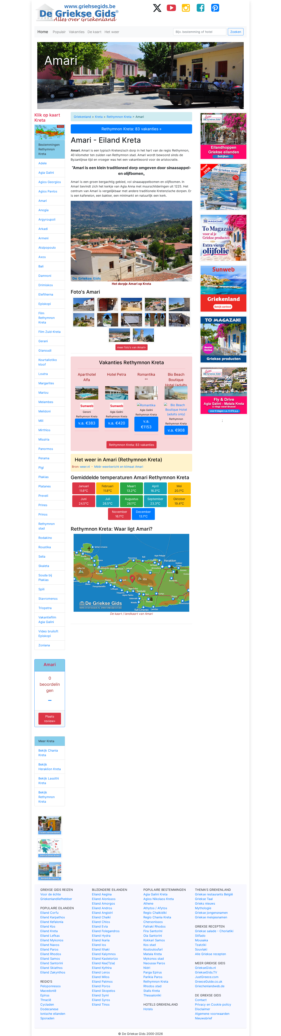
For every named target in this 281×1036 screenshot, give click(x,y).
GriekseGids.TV (206, 972)
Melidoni (44, 411)
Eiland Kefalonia (51, 922)
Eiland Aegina (102, 894)
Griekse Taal (204, 899)
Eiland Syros (101, 1000)
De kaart (95, 32)
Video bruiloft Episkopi (48, 633)
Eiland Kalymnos (104, 954)
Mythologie (203, 908)
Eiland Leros (101, 972)
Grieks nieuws (205, 903)
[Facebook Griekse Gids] (200, 8)
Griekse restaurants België (214, 894)
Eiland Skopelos (103, 991)
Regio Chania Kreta (157, 917)
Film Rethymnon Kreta (46, 317)
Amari (42, 201)
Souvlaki (201, 949)
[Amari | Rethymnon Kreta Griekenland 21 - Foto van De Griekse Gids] (179, 320)
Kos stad (149, 945)
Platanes (44, 486)
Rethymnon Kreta (119, 117)
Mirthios (44, 430)
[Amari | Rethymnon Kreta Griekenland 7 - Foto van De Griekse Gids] (179, 304)
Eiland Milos (100, 977)
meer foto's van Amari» (131, 347)
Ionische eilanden (52, 1014)
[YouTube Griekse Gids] (171, 8)
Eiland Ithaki (101, 949)
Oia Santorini (152, 935)
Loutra (43, 374)
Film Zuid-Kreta (49, 332)
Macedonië (48, 991)
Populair (59, 32)
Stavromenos (48, 598)
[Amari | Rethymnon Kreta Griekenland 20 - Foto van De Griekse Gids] (155, 304)
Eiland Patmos (102, 981)
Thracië (45, 1000)
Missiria (43, 439)
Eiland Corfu (49, 913)
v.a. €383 (86, 423)
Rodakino (45, 538)
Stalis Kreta (151, 991)
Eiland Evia (100, 926)
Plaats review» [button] (49, 718)
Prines (42, 505)
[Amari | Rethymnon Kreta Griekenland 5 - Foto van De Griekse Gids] (131, 304)
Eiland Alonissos (103, 899)
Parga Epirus (152, 972)
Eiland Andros (102, 908)
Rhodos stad (152, 986)
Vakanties (76, 32)
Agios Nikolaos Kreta (158, 899)
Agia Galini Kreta (155, 894)
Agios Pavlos (47, 191)
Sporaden (47, 1018)
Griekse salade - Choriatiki (214, 931)
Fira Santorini (152, 931)
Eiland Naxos (49, 945)
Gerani (43, 341)
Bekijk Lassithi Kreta (48, 780)
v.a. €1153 (146, 424)
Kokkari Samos (154, 940)
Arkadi (43, 229)
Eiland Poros (101, 986)
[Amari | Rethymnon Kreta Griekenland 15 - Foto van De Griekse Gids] (119, 335)
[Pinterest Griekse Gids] (215, 8)
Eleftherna (45, 294)
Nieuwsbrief (203, 1018)
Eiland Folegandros (105, 931)
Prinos (42, 514)
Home (42, 31)
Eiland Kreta (49, 931)
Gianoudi (44, 350)
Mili (40, 421)
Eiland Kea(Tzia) (103, 963)
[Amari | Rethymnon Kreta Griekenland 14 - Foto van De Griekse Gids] (107, 304)
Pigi (41, 467)
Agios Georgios (49, 182)
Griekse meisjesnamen (211, 917)
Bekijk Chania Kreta (48, 752)
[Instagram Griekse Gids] (186, 8)
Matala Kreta (152, 954)
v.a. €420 (116, 423)
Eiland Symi (100, 995)
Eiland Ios (99, 945)
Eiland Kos (47, 926)
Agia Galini (46, 172)
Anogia (43, 210)
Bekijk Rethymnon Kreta (46, 796)
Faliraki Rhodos (154, 926)
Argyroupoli (46, 219)
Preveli (43, 496)
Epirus (44, 995)
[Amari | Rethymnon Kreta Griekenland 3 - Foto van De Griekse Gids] (83, 304)
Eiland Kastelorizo (105, 958)
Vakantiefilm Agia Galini (47, 619)
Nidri (146, 968)
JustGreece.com (206, 977)
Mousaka (201, 940)
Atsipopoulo (47, 247)
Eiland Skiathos (51, 968)
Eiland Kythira (102, 968)
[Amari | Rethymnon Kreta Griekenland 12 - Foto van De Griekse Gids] (143, 335)
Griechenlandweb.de (209, 986)
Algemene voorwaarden (212, 1014)
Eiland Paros (49, 949)
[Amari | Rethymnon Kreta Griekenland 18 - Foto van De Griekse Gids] (107, 320)
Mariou (43, 392)
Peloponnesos (50, 986)
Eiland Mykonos (51, 940)
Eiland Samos (50, 958)
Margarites (46, 383)
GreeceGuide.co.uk (208, 981)
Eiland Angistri (102, 913)
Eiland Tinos (101, 1004)
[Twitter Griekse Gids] (157, 8)
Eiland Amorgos (103, 903)
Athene (148, 903)
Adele (42, 163)
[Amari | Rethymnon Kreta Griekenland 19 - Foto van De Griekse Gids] (155, 320)
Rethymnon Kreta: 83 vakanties (131, 445)
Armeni (43, 238)
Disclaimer (202, 1009)
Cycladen (47, 1004)
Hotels (148, 1009)
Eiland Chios (101, 922)
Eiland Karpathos (52, 917)
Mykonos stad (153, 958)
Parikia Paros (152, 977)
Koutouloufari (153, 949)
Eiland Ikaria (101, 940)
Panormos (45, 449)
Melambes (45, 402)
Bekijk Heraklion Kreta (49, 766)
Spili (41, 589)
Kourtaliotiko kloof (47, 362)
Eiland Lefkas (50, 935)
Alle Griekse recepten (210, 954)
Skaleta (43, 566)
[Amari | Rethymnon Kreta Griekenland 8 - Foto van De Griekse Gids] (83, 320)
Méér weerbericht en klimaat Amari (118, 466)
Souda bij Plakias (45, 577)
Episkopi (44, 304)
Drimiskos (45, 285)
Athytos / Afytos (155, 908)
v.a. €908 (176, 430)
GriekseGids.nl (205, 968)
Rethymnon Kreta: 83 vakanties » (132, 129)
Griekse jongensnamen (211, 913)
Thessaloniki (152, 995)
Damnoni (44, 276)
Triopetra (45, 608)
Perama (43, 458)
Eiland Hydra (101, 935)
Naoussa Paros (154, 963)
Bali (41, 266)
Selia (41, 556)
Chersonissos (153, 922)
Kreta (99, 117)
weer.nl (85, 466)
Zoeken (235, 32)
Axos (42, 257)
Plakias (43, 477)
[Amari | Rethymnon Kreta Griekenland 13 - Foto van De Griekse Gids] (131, 320)
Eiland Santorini (51, 963)
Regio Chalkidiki (155, 913)
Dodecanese (49, 1009)
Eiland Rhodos (50, 954)
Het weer (112, 32)
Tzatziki (200, 945)
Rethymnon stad (46, 526)
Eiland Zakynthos (52, 972)
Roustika (44, 547)
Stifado (200, 935)
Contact (201, 1000)
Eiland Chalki (101, 917)
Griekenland (82, 117)
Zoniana (44, 645)
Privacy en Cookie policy (213, 1004)
